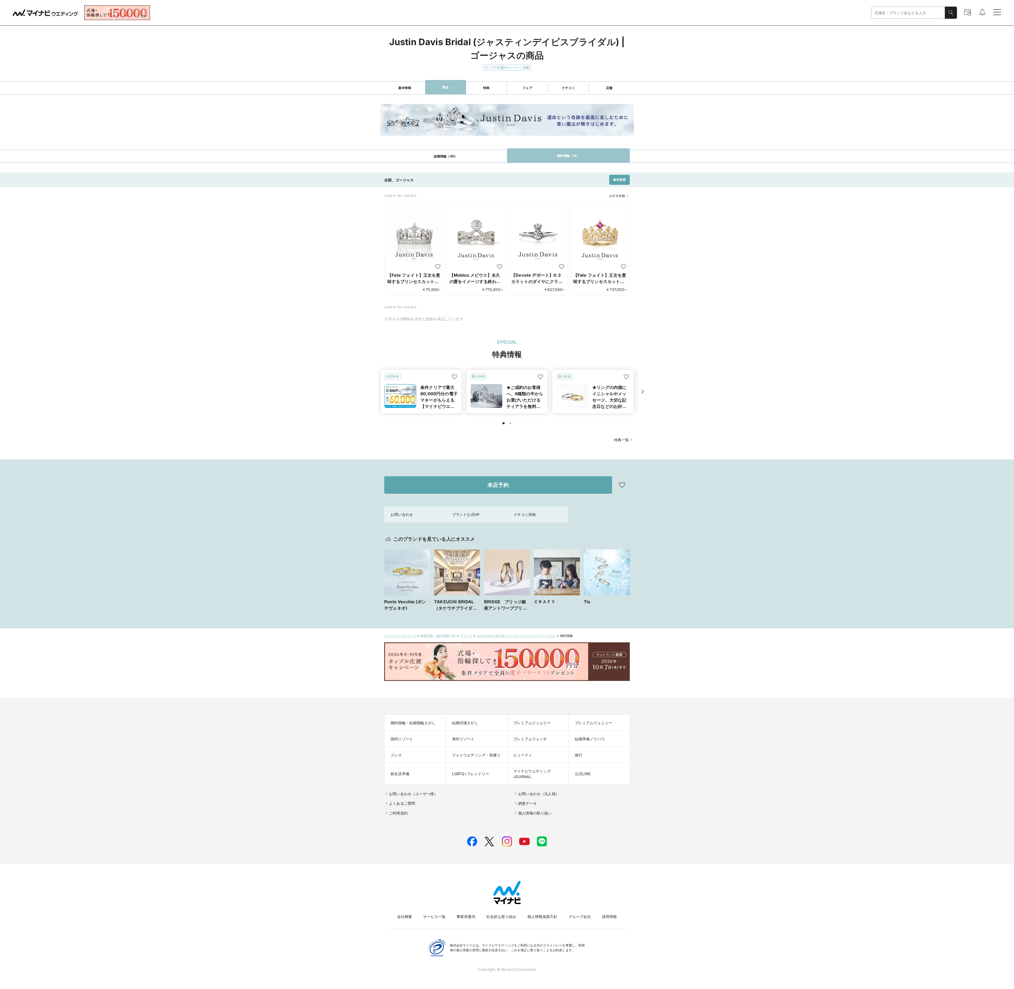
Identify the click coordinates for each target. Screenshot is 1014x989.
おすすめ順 (617, 196)
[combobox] (908, 13)
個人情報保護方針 (542, 916)
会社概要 (404, 916)
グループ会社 (580, 916)
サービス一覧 (434, 916)
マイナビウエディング (400, 636)
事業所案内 (466, 916)
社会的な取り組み (501, 916)
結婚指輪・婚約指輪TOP (438, 636)
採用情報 (609, 916)
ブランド (466, 636)
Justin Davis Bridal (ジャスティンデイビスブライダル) (516, 636)
